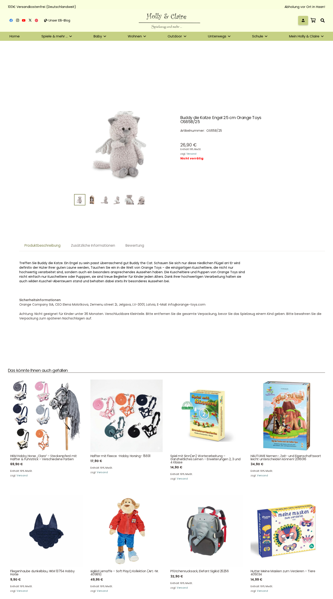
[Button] (303, 20)
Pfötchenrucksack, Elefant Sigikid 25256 (199, 571)
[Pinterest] (36, 20)
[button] (322, 20)
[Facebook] (11, 20)
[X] (30, 20)
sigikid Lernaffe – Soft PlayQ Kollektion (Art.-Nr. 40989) (124, 573)
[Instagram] (17, 20)
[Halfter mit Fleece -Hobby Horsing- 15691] (126, 416)
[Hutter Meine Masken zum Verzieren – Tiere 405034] (287, 531)
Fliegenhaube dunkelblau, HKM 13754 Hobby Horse (42, 573)
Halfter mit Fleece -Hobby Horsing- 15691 (120, 456)
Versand (191, 154)
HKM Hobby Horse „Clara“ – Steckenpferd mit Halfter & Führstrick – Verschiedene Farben (43, 457)
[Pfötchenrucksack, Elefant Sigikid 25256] (206, 531)
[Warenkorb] (313, 20)
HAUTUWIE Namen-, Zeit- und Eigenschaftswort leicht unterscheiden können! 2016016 (286, 457)
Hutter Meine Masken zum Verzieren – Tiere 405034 (283, 573)
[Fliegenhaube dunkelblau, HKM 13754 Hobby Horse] (46, 531)
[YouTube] (24, 20)
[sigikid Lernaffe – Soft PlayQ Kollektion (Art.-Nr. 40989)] (126, 531)
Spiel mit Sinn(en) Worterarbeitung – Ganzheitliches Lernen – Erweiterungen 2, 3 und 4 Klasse (205, 459)
